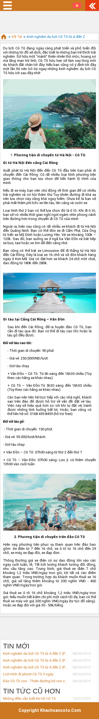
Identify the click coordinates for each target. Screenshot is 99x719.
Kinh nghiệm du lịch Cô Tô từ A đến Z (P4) (35, 667)
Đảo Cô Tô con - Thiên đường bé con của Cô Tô (35, 681)
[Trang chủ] (3, 36)
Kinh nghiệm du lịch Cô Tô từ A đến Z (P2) (35, 653)
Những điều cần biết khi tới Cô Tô (29, 698)
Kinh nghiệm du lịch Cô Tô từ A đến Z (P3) (35, 660)
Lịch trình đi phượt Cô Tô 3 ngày (28, 674)
